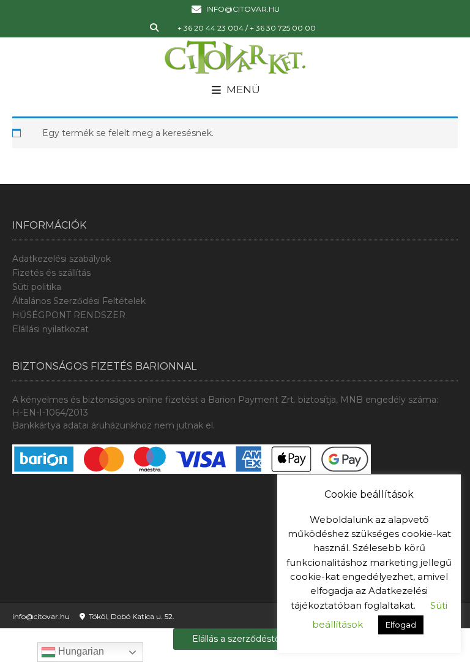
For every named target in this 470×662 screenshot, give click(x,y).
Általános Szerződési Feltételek (79, 300)
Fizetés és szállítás (51, 272)
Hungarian (80, 651)
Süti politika (36, 286)
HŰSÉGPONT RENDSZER (68, 315)
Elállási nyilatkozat (50, 329)
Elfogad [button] (401, 625)
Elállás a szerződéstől (237, 638)
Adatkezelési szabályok (61, 258)
